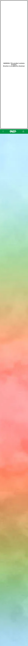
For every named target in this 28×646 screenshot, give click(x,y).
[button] (3, 131)
